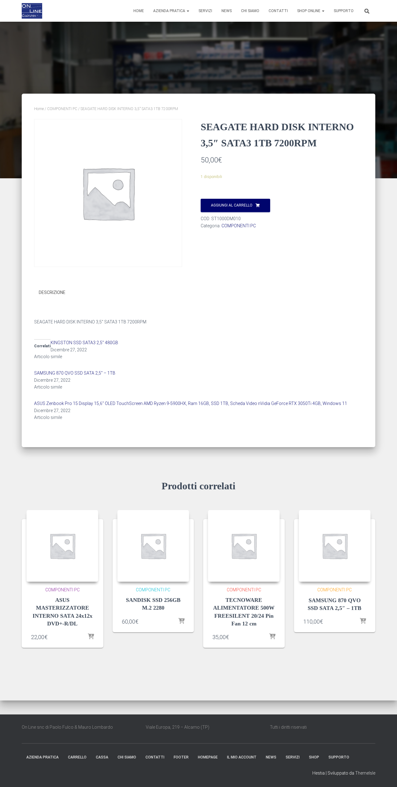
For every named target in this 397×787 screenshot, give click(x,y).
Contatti (278, 11)
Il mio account (241, 757)
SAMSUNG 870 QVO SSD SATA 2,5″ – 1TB (74, 373)
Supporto (344, 11)
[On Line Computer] (32, 11)
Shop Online (309, 11)
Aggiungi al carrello (231, 205)
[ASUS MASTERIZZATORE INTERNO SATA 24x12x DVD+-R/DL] (62, 546)
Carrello (77, 757)
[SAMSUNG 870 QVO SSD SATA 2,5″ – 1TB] (335, 546)
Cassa (102, 757)
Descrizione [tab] (52, 292)
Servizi (205, 11)
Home (138, 11)
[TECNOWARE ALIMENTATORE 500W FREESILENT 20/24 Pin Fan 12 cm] (244, 546)
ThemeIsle (365, 773)
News (226, 11)
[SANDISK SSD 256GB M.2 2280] (153, 546)
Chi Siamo (250, 11)
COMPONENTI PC (62, 109)
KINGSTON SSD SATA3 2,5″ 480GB (84, 342)
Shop (314, 757)
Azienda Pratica (169, 11)
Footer (181, 757)
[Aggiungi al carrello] (91, 637)
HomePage (208, 757)
